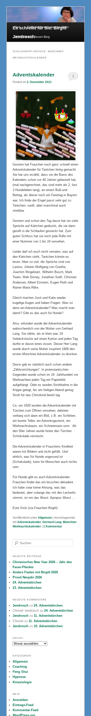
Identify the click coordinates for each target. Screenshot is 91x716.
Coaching (20, 666)
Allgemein (45, 517)
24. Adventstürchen (27, 582)
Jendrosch (20, 605)
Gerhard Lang (51, 522)
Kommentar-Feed (25, 710)
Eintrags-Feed (23, 705)
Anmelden (20, 700)
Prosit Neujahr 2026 (27, 577)
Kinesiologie (22, 682)
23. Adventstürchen (27, 588)
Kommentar (52, 526)
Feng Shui (20, 672)
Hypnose (19, 677)
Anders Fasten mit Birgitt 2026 (35, 572)
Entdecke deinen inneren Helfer (48, 27)
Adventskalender (33, 74)
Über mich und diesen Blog (32, 37)
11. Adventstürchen (48, 615)
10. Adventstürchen (48, 626)
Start (17, 27)
